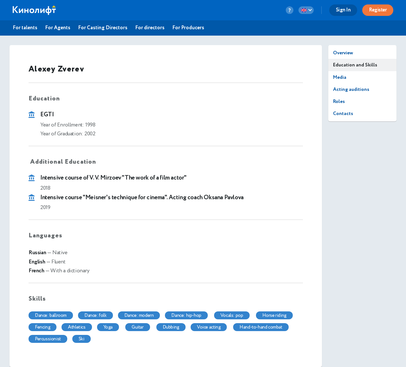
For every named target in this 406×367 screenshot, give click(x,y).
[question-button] (289, 10)
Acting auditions (351, 89)
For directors (150, 27)
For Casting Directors (103, 27)
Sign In (343, 10)
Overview (343, 53)
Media (339, 77)
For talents (25, 27)
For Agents (57, 27)
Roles (339, 101)
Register (378, 10)
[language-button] (306, 10)
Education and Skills (355, 65)
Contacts (343, 113)
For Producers (188, 27)
